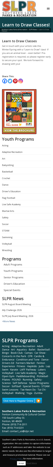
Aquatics (22, 349)
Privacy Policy (16, 458)
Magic (42, 373)
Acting (5, 145)
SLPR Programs (20, 340)
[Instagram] (20, 81)
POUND (16, 379)
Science (6, 383)
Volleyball (7, 243)
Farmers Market (25, 363)
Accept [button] (21, 463)
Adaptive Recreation (12, 152)
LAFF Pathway (28, 369)
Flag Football (8, 197)
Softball (16, 386)
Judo (41, 366)
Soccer (5, 224)
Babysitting (8, 165)
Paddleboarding (25, 376)
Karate (14, 369)
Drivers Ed (8, 363)
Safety (5, 217)
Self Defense (20, 383)
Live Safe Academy (11, 204)
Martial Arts (8, 211)
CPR (30, 356)
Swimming (7, 237)
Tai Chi (42, 389)
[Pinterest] (15, 81)
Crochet (6, 178)
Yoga (29, 393)
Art (3, 158)
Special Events (12, 290)
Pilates (6, 379)
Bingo (5, 352)
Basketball (7, 171)
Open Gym (8, 376)
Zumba (38, 393)
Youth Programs (13, 270)
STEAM (5, 230)
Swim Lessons (10, 389)
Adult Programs (13, 264)
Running (27, 379)
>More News (8, 321)
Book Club (17, 352)
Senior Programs (13, 277)
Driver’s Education (11, 191)
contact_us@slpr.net (22, 431)
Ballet (32, 349)
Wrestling (7, 250)
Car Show (40, 352)
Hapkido (32, 366)
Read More (31, 463)
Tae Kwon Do (28, 389)
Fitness (21, 366)
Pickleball (42, 376)
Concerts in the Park (14, 356)
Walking (20, 393)
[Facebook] (4, 81)
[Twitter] (10, 81)
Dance (5, 184)
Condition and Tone (27, 359)
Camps (29, 352)
